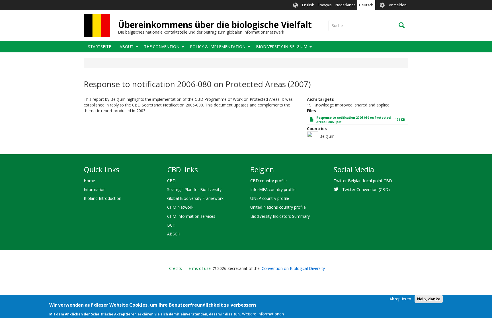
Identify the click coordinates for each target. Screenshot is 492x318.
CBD (171, 180)
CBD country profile (268, 180)
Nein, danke (428, 299)
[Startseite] (97, 25)
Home (89, 180)
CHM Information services (191, 216)
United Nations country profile (278, 207)
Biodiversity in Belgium (281, 46)
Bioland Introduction (102, 198)
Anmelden (398, 5)
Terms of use (198, 268)
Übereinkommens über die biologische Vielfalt (215, 24)
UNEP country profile (269, 198)
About (127, 46)
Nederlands (345, 5)
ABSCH (173, 234)
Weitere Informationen (263, 313)
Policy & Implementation (217, 46)
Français (325, 5)
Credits (175, 268)
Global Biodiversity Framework (195, 198)
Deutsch (366, 5)
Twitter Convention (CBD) (366, 189)
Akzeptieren (400, 298)
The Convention (161, 46)
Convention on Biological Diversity (293, 268)
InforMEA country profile (273, 189)
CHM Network (180, 207)
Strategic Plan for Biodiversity (194, 189)
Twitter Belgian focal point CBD (363, 180)
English (308, 5)
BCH (171, 225)
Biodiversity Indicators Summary (280, 216)
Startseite (99, 46)
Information (95, 189)
